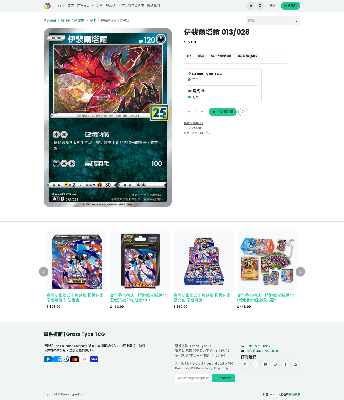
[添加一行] (203, 112)
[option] (172, 271)
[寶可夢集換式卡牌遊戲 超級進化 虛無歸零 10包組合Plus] (77, 261)
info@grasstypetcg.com (263, 351)
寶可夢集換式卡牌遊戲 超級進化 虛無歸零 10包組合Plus (75, 297)
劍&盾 (200, 56)
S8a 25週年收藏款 (221, 56)
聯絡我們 (290, 5)
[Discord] (265, 364)
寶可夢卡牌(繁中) (73, 20)
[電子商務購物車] (250, 6)
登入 (273, 5)
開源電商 (294, 394)
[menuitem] (61, 6)
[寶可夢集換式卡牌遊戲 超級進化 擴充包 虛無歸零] (140, 261)
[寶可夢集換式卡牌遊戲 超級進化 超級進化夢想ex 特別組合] (204, 261)
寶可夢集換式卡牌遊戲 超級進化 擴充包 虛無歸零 (138, 297)
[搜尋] (295, 20)
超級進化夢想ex (251, 295)
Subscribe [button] (223, 378)
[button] (260, 6)
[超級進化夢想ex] (267, 261)
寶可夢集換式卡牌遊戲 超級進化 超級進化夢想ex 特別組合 (202, 297)
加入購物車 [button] (225, 112)
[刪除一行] (188, 112)
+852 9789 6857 (258, 346)
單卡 (93, 20)
